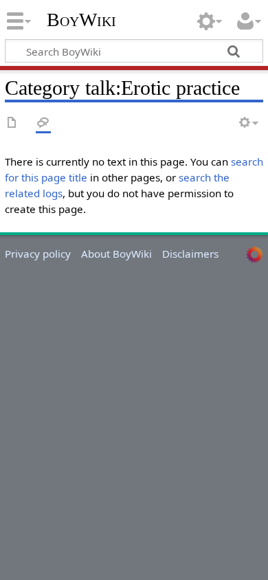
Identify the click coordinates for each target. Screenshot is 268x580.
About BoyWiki (116, 253)
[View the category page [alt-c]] (12, 123)
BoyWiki (81, 20)
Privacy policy (38, 253)
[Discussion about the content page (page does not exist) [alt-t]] (43, 123)
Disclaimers (190, 253)
